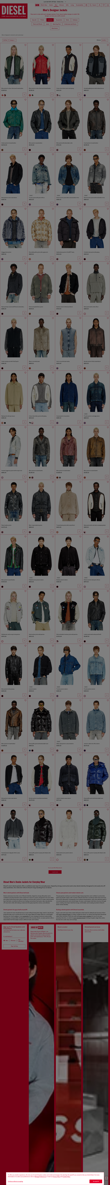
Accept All (96, 1181)
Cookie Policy (66, 1176)
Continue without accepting (15, 1181)
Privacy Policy (56, 1176)
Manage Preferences (40, 1176)
